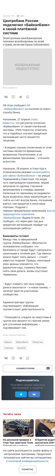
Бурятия (21, 348)
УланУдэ (8, 348)
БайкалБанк (22, 342)
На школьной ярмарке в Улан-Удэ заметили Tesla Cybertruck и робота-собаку (18, 444)
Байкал (8, 342)
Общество (37, 342)
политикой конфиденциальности (28, 461)
